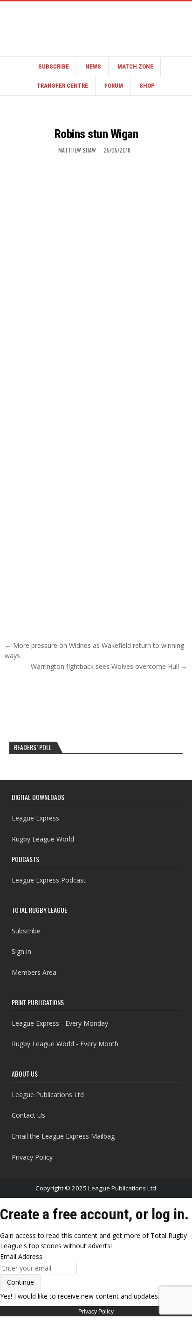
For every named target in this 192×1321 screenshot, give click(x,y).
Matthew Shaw (77, 150)
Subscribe (53, 66)
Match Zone (135, 66)
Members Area (34, 972)
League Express (35, 817)
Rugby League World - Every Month (65, 1043)
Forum (113, 85)
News (93, 66)
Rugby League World (43, 838)
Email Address (21, 1256)
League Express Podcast (49, 880)
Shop (147, 85)
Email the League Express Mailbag (63, 1136)
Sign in (21, 951)
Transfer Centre (62, 85)
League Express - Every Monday (60, 1023)
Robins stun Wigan (96, 134)
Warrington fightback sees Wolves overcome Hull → (109, 666)
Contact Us (28, 1115)
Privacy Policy (32, 1157)
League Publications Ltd (48, 1094)
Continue (20, 1282)
